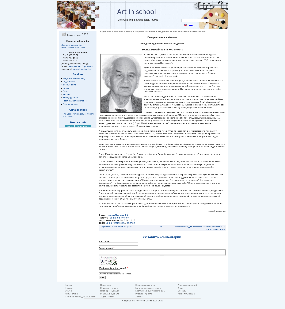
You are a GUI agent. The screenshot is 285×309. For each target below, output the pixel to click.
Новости (69, 288)
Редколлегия (69, 81)
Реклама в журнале (109, 294)
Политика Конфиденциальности (80, 297)
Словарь (182, 291)
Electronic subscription (71, 45)
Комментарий (106, 248)
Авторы (138, 297)
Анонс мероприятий (187, 285)
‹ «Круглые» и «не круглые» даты (115, 226)
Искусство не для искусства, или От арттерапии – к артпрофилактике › (200, 228)
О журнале (105, 285)
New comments (70, 104)
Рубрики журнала (143, 294)
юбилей (130, 223)
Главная (69, 285)
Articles (66, 94)
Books (66, 88)
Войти (70, 126)
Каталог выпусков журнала (148, 288)
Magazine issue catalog (74, 78)
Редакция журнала (109, 288)
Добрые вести (69, 85)
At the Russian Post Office (73, 47)
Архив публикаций (186, 294)
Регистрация (83, 126)
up (161, 226)
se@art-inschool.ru (82, 69)
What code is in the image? (113, 268)
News (65, 91)
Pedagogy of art (70, 97)
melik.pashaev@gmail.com (80, 66)
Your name (104, 241)
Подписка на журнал (145, 285)
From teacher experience (75, 101)
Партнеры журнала (109, 291)
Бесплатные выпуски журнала (150, 291)
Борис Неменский (115, 223)
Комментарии (71, 294)
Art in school (136, 12)
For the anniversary (119, 217)
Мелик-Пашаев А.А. (118, 215)
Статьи (68, 291)
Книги (180, 288)
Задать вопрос (107, 297)
